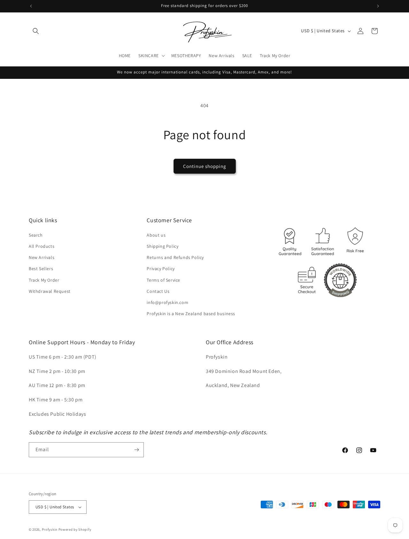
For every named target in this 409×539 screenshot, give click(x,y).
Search (36, 235)
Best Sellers (41, 268)
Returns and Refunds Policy (175, 257)
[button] (36, 31)
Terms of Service (163, 280)
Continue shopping (204, 166)
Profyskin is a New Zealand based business (191, 313)
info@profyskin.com (167, 302)
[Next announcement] (378, 6)
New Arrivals (41, 257)
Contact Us (158, 291)
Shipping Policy (162, 246)
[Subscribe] (136, 449)
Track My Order (44, 280)
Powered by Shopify (74, 529)
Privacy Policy (160, 268)
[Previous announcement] (31, 6)
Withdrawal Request (50, 291)
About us (156, 235)
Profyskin (50, 529)
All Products (41, 246)
